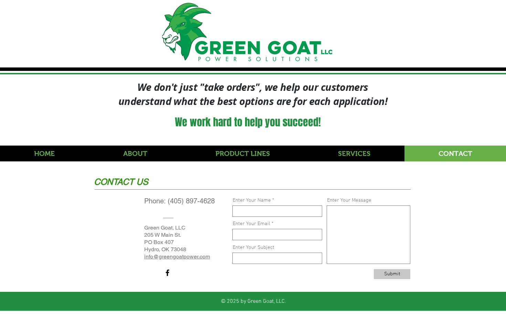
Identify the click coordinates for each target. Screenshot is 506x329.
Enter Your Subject (253, 247)
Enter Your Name (252, 200)
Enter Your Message (349, 200)
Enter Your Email (251, 223)
